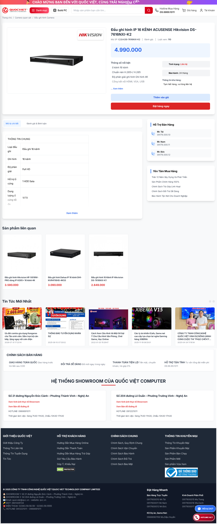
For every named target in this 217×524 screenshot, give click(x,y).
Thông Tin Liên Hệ (13, 448)
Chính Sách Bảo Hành (122, 453)
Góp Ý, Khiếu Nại (66, 464)
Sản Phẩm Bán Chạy (176, 453)
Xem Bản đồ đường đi (18, 406)
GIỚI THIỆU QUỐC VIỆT (17, 436)
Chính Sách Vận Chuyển (124, 448)
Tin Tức (7, 458)
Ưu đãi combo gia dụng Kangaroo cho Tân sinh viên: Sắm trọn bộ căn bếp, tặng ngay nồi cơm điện (21, 336)
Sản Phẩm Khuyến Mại (177, 448)
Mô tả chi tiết (12, 123)
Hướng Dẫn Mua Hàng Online (72, 442)
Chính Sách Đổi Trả (121, 458)
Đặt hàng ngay (161, 106)
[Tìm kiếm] (149, 10)
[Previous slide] (210, 301)
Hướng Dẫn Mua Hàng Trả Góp (73, 453)
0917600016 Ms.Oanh (193, 503)
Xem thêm (72, 213)
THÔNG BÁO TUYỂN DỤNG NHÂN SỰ (64, 334)
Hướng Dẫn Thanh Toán (69, 448)
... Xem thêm (117, 88)
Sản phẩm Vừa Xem (175, 464)
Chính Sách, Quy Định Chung (126, 442)
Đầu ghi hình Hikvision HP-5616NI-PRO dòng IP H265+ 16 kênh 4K (21, 279)
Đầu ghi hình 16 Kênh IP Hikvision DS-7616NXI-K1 (107, 279)
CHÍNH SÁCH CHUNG (124, 436)
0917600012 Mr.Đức (157, 506)
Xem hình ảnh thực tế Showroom (24, 401)
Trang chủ (7, 17)
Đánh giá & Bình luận (36, 123)
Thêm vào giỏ (161, 97)
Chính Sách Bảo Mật (122, 464)
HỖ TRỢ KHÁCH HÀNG (71, 436)
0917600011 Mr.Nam (157, 503)
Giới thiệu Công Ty (13, 442)
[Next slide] (213, 301)
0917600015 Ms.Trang (193, 499)
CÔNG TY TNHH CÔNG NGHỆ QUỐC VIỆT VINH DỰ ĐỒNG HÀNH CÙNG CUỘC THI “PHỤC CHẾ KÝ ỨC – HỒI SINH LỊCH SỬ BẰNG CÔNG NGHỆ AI (194, 336)
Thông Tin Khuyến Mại (177, 442)
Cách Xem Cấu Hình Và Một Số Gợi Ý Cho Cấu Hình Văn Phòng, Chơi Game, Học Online (107, 336)
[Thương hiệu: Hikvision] (90, 35)
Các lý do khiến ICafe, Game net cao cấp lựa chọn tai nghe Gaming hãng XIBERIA (150, 336)
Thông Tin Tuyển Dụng (15, 453)
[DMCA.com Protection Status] (81, 469)
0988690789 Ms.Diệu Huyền (161, 517)
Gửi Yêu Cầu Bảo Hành (69, 458)
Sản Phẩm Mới (172, 458)
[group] (108, 2)
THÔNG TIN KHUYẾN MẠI (181, 436)
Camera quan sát (23, 17)
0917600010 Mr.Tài (156, 499)
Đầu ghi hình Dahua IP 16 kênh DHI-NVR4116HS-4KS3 (65, 279)
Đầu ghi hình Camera (44, 17)
